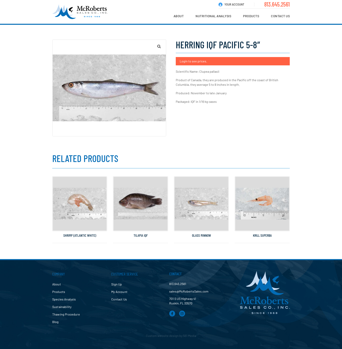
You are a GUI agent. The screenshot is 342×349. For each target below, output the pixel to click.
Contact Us (280, 16)
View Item (79, 220)
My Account (119, 292)
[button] (159, 46)
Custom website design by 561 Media (171, 336)
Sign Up (116, 284)
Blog (55, 322)
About (179, 16)
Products (251, 16)
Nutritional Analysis (213, 16)
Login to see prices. (193, 61)
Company (58, 274)
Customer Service (124, 274)
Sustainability (61, 307)
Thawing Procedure (66, 314)
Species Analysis (64, 299)
